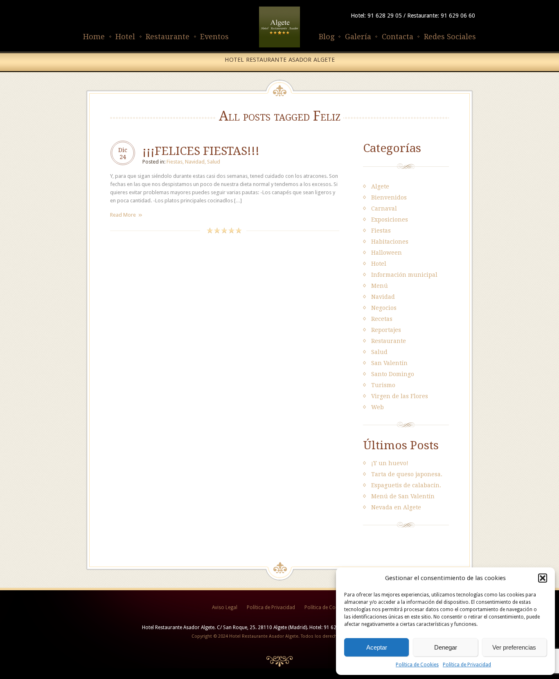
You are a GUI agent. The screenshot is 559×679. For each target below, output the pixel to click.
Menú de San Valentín (403, 496)
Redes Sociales (450, 36)
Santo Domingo (392, 374)
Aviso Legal (224, 607)
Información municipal (404, 274)
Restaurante (167, 36)
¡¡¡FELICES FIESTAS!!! (200, 151)
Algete (380, 186)
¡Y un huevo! (389, 463)
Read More (123, 215)
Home (94, 36)
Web (377, 407)
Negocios (384, 308)
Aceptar (376, 647)
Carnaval (384, 208)
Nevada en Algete (396, 507)
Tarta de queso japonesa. (406, 474)
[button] (543, 578)
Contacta (397, 36)
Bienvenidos (389, 197)
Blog (326, 36)
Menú (379, 285)
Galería (358, 36)
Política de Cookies (417, 665)
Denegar (445, 647)
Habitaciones (389, 241)
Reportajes (386, 330)
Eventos (214, 36)
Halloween (386, 252)
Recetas (381, 319)
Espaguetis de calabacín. (406, 485)
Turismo (383, 385)
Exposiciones (389, 219)
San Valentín (389, 363)
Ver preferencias (514, 647)
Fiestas (175, 162)
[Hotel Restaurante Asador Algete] (279, 48)
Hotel (125, 36)
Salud (213, 162)
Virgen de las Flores (399, 396)
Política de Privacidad (467, 665)
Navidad (195, 162)
